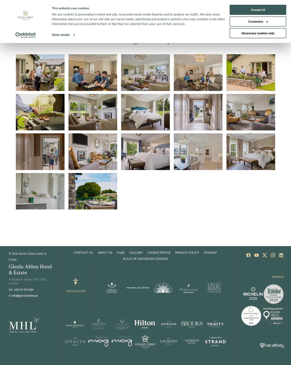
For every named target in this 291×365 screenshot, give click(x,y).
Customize (255, 21)
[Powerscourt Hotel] (122, 325)
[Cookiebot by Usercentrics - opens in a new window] (25, 35)
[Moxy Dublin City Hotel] (98, 342)
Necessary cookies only (258, 33)
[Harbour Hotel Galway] (192, 342)
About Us (104, 253)
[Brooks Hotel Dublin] (192, 325)
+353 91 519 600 (23, 289)
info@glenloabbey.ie (25, 295)
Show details (61, 34)
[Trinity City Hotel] (215, 325)
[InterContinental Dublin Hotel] (75, 325)
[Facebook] (247, 256)
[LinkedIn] (280, 256)
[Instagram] (271, 256)
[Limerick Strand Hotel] (215, 342)
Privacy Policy (187, 253)
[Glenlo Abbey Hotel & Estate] (145, 342)
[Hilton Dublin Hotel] (145, 325)
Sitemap (210, 253)
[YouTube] (255, 256)
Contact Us (83, 253)
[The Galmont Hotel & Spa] (168, 342)
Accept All (258, 9)
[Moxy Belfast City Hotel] (122, 343)
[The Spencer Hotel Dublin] (75, 342)
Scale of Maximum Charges (145, 259)
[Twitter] (263, 256)
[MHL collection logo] (20, 331)
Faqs (121, 253)
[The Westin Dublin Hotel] (98, 325)
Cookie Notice (158, 253)
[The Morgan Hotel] (168, 325)
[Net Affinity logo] (272, 345)
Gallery (136, 253)
